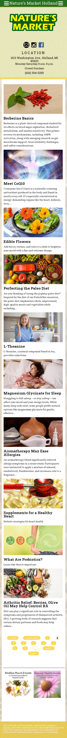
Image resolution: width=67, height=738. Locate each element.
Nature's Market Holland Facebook (41, 45)
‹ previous (31, 638)
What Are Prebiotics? (23, 559)
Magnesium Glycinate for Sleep (32, 393)
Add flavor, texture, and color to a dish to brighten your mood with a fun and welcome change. (32, 248)
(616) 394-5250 (34, 73)
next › (49, 648)
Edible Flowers (17, 241)
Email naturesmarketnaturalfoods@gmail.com (26, 45)
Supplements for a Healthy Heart (28, 514)
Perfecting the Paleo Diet (26, 288)
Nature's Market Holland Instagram (34, 45)
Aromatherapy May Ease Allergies (26, 453)
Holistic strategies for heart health (23, 521)
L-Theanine (14, 346)
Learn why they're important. (20, 564)
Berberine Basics (19, 118)
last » (33, 653)
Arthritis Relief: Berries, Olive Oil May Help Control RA (31, 604)
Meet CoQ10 (14, 183)
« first (12, 638)
